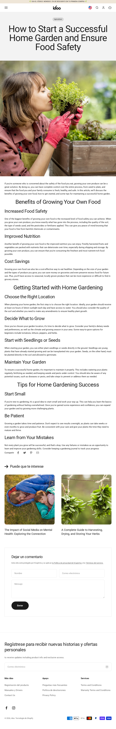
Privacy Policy (49, 695)
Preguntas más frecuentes (54, 685)
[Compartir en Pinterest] (31, 452)
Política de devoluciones (54, 690)
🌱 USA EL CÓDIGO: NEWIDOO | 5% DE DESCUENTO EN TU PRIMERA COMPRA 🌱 (58, 1)
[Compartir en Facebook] (18, 452)
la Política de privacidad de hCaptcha (67, 563)
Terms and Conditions (91, 685)
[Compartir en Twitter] (24, 452)
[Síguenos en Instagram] (14, 708)
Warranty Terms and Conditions (95, 690)
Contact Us (10, 695)
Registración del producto (17, 685)
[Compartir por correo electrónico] (37, 452)
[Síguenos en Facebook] (6, 708)
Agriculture (58, 19)
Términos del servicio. (94, 563)
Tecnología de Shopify (24, 718)
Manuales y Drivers (13, 690)
